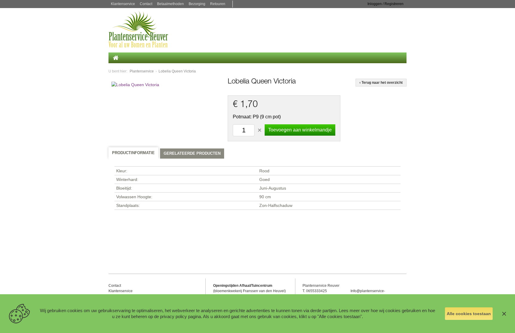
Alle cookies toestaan (469, 313)
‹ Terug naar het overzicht (381, 82)
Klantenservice (123, 4)
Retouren (217, 4)
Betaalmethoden (170, 4)
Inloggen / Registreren (385, 4)
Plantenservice (142, 71)
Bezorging (197, 4)
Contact (146, 4)
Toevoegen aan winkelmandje (300, 129)
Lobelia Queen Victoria (177, 71)
